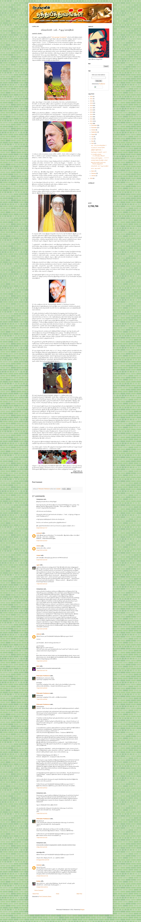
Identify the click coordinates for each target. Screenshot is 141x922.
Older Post (79, 893)
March (93, 171)
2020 (91, 101)
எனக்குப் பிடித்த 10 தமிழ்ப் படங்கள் (99, 160)
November (94, 127)
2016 (91, 110)
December (94, 125)
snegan (38, 555)
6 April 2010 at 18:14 (41, 540)
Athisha (38, 546)
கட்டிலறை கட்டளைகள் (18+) (98, 147)
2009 (91, 178)
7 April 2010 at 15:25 (41, 837)
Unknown (39, 865)
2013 (91, 116)
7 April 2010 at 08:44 (41, 688)
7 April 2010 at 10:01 (41, 813)
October (93, 130)
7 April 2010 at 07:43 (41, 670)
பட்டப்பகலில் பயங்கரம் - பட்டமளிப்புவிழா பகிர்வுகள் (98, 155)
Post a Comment (39, 890)
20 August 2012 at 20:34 (42, 860)
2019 (91, 103)
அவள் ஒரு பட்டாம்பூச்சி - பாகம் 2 (98, 152)
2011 (91, 121)
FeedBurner (102, 83)
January (93, 175)
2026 (91, 96)
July (92, 136)
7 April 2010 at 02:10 (41, 583)
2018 (91, 105)
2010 (91, 123)
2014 (91, 114)
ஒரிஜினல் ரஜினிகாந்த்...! (96, 149)
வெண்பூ (38, 881)
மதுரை (38, 565)
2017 (91, 107)
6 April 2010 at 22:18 (41, 559)
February (93, 173)
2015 (91, 112)
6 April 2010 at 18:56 (41, 550)
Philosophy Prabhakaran (44, 488)
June (92, 139)
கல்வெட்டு (38, 634)
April (92, 143)
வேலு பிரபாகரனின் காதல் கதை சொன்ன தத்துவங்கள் (98, 163)
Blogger (82, 909)
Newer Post (36, 893)
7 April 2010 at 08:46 (41, 699)
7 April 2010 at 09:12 (41, 788)
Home (57, 893)
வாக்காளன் (39, 533)
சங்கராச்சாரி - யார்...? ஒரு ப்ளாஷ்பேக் (99, 166)
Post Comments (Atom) (45, 896)
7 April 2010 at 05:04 (41, 661)
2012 (91, 119)
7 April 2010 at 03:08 (41, 629)
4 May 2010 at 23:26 (41, 847)
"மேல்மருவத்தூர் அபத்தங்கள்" (59, 37)
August (93, 134)
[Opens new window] (57, 100)
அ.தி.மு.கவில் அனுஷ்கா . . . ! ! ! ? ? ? (100, 158)
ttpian (38, 666)
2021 (91, 98)
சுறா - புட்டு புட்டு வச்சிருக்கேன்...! (99, 145)
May (92, 141)
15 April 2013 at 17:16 (42, 876)
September (94, 132)
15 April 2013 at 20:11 (42, 887)
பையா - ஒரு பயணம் (96, 168)
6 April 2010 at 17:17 (41, 528)
